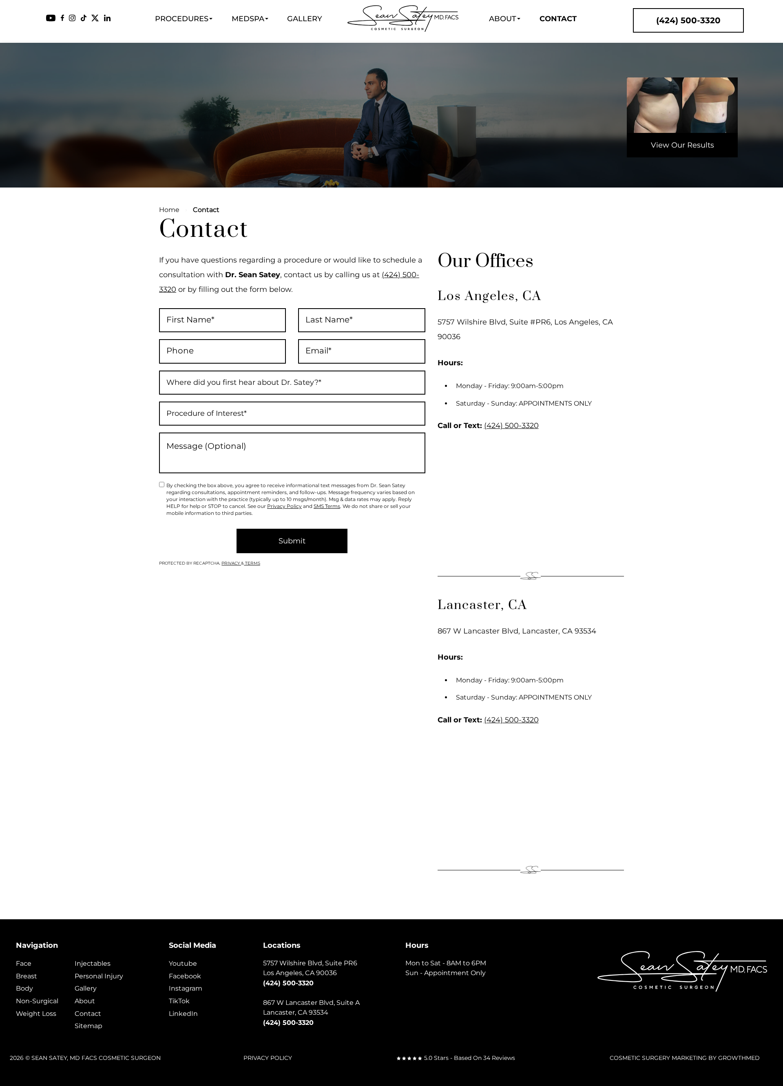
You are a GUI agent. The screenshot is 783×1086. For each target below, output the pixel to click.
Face (23, 963)
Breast (26, 976)
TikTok (179, 1001)
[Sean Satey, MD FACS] (402, 18)
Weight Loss (36, 1014)
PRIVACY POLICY (267, 1058)
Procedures (181, 18)
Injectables (93, 963)
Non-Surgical (37, 1001)
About (502, 18)
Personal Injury (99, 976)
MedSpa (248, 18)
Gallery (304, 18)
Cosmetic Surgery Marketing (658, 1058)
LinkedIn (183, 1014)
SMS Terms (327, 506)
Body (24, 988)
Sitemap (88, 1026)
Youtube (183, 963)
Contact (558, 18)
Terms (252, 563)
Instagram (185, 988)
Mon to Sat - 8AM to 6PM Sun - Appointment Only (445, 968)
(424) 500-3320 (511, 425)
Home (169, 210)
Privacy (231, 563)
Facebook (185, 976)
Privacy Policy (284, 506)
